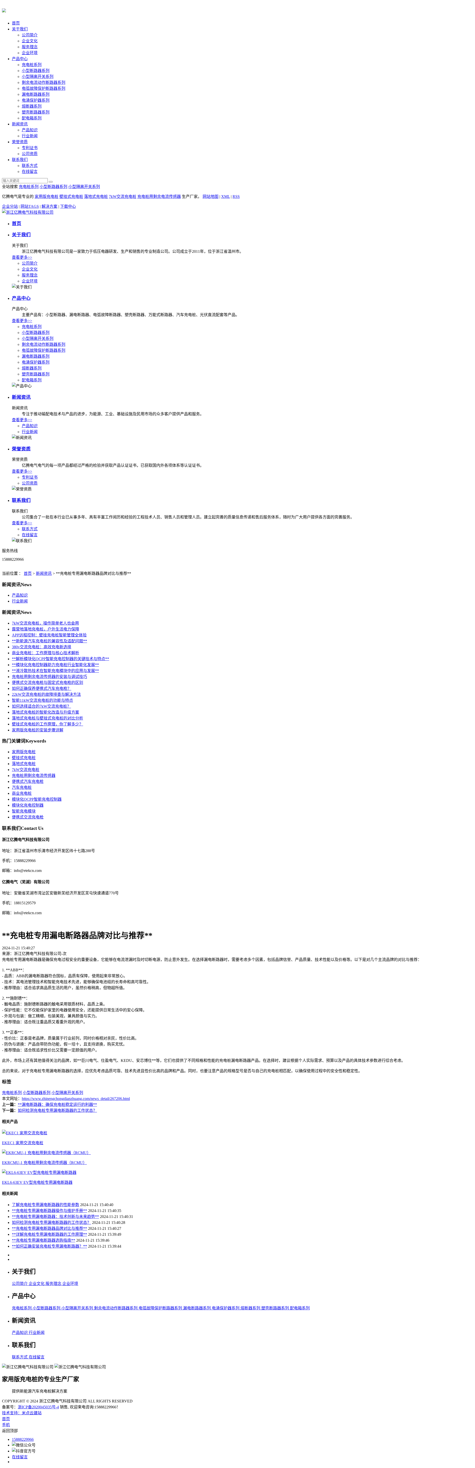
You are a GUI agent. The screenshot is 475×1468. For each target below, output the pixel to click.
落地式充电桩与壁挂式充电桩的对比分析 (47, 718)
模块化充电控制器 (28, 805)
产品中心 (20, 59)
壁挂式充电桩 (71, 196)
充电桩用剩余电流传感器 (159, 196)
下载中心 (68, 206)
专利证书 (30, 148)
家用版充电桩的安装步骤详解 (37, 730)
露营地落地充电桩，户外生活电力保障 (45, 629)
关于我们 (20, 29)
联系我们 (20, 160)
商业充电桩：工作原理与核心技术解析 (45, 653)
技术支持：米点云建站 (22, 1413)
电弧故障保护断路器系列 (43, 88)
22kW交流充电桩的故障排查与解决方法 (46, 694)
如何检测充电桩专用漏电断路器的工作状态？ (57, 1110)
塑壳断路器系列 (35, 112)
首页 (16, 23)
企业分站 (10, 206)
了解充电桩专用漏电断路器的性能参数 (45, 1205)
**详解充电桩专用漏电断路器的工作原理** (49, 1234)
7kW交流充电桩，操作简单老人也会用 (45, 623)
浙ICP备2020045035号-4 (38, 1407)
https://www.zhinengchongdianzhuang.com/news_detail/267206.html (76, 1098)
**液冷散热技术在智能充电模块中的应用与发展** (55, 671)
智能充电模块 (24, 811)
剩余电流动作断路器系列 (43, 82)
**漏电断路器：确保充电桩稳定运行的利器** (57, 1104)
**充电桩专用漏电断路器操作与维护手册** (49, 1211)
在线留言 (30, 171)
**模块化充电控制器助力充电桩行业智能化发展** (55, 665)
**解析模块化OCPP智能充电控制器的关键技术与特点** (60, 659)
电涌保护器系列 (35, 100)
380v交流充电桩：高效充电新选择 (41, 647)
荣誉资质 (20, 142)
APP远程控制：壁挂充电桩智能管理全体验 (49, 635)
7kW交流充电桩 (122, 196)
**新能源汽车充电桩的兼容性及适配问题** (49, 641)
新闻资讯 (20, 124)
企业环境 (30, 53)
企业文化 (30, 41)
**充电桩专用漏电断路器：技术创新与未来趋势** (55, 1216)
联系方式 (30, 165)
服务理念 (30, 47)
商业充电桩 (22, 793)
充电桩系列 (32, 65)
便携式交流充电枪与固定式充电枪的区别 (47, 682)
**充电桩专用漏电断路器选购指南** (43, 1240)
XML (225, 196)
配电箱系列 (32, 118)
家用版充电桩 (46, 196)
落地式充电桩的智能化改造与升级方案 (45, 712)
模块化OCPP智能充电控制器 (37, 799)
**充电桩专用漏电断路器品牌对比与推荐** (49, 1228)
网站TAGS (30, 206)
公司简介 (30, 35)
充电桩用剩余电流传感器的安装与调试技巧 (49, 677)
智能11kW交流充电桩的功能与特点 (42, 700)
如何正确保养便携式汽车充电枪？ (41, 688)
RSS (236, 196)
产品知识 (30, 130)
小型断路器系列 (35, 71)
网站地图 (210, 196)
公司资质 (30, 154)
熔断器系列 (32, 106)
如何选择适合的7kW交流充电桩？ (41, 706)
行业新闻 (30, 136)
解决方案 (49, 206)
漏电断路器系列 (35, 94)
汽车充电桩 (22, 787)
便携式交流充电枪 (28, 817)
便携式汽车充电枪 (28, 781)
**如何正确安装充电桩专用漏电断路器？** (49, 1246)
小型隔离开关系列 (37, 76)
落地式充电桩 (96, 196)
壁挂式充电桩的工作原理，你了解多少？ (47, 724)
